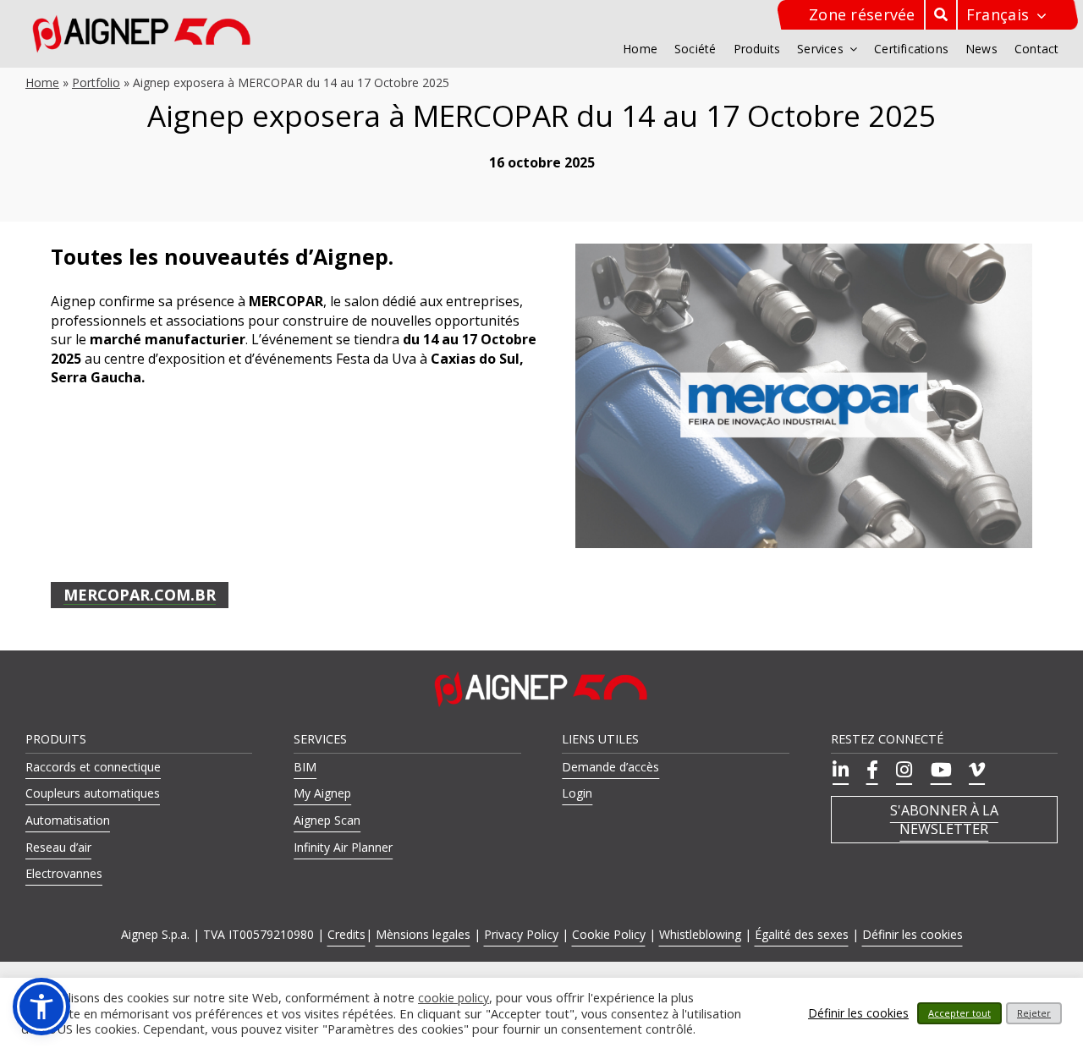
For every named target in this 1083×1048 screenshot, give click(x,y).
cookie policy (453, 998)
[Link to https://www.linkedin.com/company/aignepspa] (838, 769)
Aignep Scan (327, 820)
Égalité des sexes (802, 934)
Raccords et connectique (93, 767)
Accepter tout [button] (959, 1013)
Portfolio (96, 82)
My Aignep (322, 793)
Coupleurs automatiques (92, 793)
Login (577, 793)
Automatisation (67, 820)
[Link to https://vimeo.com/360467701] (974, 769)
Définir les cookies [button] (912, 934)
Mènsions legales (423, 934)
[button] (41, 1006)
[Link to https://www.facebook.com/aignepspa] (870, 769)
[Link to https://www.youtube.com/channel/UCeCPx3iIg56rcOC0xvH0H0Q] (938, 769)
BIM (305, 767)
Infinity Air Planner (343, 847)
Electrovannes (63, 873)
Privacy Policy (521, 934)
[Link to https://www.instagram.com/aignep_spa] (901, 769)
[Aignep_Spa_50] (142, 20)
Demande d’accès (610, 767)
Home (42, 82)
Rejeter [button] (1034, 1013)
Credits (346, 934)
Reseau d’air (58, 847)
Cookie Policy (609, 934)
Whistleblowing (700, 934)
